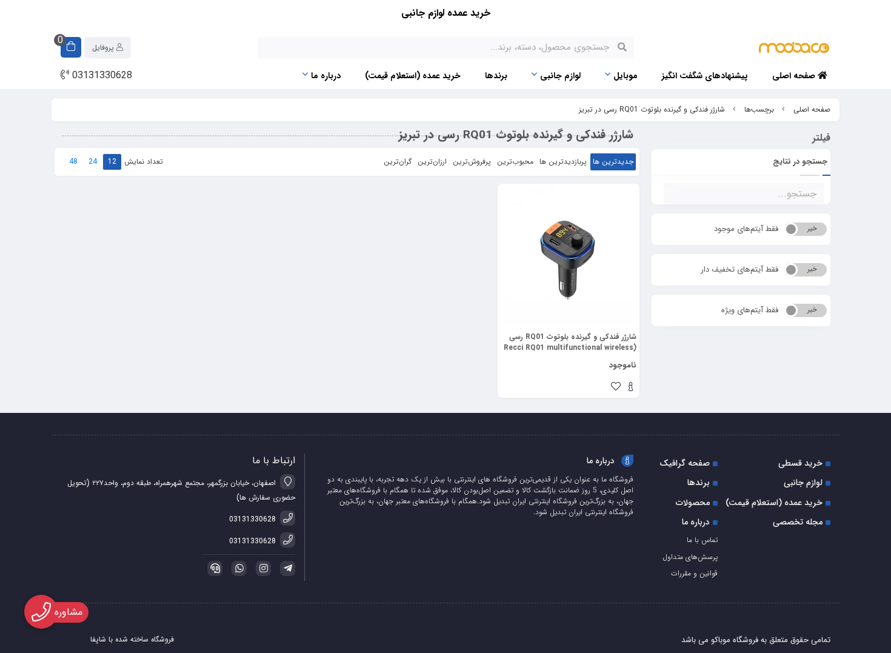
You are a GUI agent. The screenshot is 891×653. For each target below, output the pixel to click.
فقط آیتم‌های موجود (746, 229)
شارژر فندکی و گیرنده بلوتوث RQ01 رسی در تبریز (652, 109)
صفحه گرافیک (684, 463)
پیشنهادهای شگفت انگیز (705, 75)
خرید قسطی (800, 463)
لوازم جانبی (560, 75)
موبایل (625, 75)
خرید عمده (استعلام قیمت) (413, 75)
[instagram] (261, 568)
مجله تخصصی (798, 522)
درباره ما (326, 75)
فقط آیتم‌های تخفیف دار (739, 269)
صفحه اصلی (795, 75)
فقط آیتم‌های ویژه (749, 310)
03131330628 (100, 76)
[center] (622, 47)
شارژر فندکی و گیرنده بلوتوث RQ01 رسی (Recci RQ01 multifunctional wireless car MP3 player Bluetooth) (570, 342)
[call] (212, 568)
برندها (496, 75)
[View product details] (630, 388)
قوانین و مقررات (694, 573)
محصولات (693, 502)
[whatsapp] (237, 568)
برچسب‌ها (759, 109)
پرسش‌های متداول (690, 557)
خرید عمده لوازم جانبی (445, 13)
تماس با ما (702, 540)
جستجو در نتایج (800, 161)
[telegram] (285, 568)
